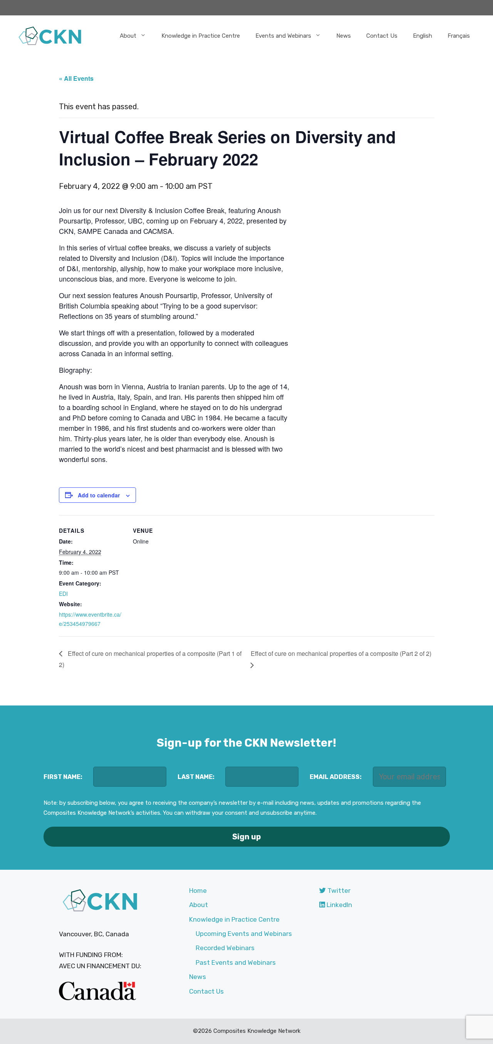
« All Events (76, 78)
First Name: (63, 776)
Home (198, 890)
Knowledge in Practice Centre (200, 35)
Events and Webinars (283, 35)
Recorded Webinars (225, 948)
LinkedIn (338, 905)
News (343, 35)
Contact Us (381, 35)
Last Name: (196, 776)
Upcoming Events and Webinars (244, 933)
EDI (63, 593)
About (128, 35)
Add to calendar (99, 495)
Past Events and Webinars (236, 962)
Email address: (336, 776)
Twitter (338, 890)
